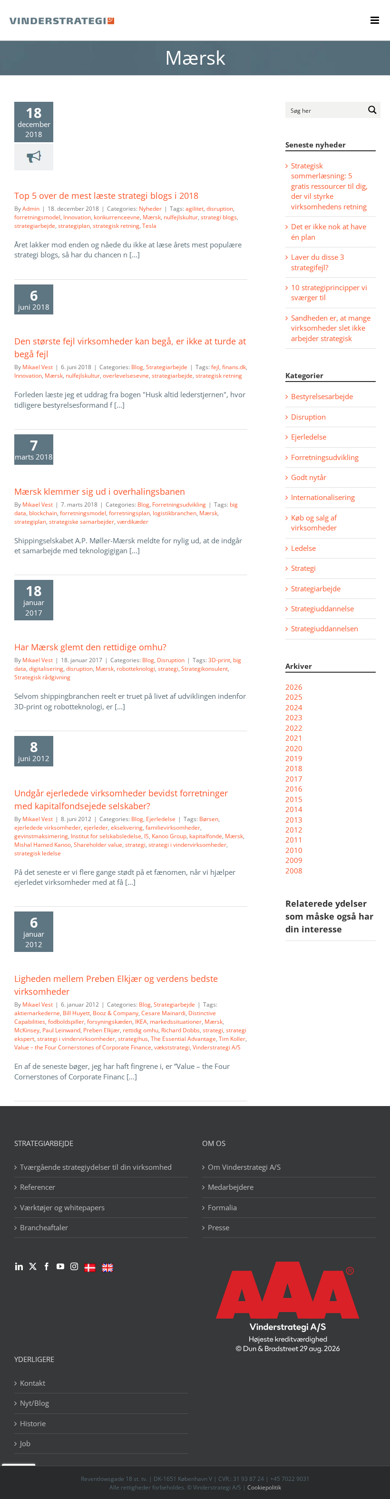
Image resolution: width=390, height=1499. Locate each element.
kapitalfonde (205, 836)
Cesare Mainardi (163, 1013)
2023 (293, 717)
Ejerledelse (161, 819)
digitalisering (46, 669)
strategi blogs (219, 217)
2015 (293, 799)
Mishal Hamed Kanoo (42, 845)
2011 (293, 839)
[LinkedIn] (19, 1266)
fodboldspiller (66, 1022)
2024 (293, 707)
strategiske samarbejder (81, 522)
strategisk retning (116, 226)
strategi (168, 669)
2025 (293, 697)
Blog (137, 367)
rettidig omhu (140, 1030)
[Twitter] (33, 1266)
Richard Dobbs (180, 1030)
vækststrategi (172, 1047)
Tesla (149, 226)
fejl (215, 367)
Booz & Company (115, 1013)
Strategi (303, 568)
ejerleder (96, 827)
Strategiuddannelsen (324, 628)
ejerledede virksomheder (47, 827)
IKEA (141, 1022)
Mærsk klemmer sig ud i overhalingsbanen (99, 491)
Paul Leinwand (61, 1030)
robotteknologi (136, 669)
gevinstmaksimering (41, 836)
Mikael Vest (37, 367)
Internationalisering (323, 497)
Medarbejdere (231, 1187)
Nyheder (150, 209)
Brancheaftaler (44, 1227)
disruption (219, 209)
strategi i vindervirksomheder (187, 845)
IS (146, 836)
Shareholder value (98, 845)
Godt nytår (308, 477)
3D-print (219, 660)
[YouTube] (60, 1266)
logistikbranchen (174, 513)
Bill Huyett (76, 1013)
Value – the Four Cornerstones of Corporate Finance (82, 1047)
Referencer (37, 1187)
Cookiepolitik (264, 1487)
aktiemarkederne (37, 1013)
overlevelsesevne (126, 376)
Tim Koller (232, 1039)
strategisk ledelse (37, 853)
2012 (293, 829)
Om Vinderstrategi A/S (244, 1167)
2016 (293, 789)
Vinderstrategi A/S (217, 1047)
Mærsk (152, 217)
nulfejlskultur (181, 217)
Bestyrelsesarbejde (322, 396)
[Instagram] (74, 1266)
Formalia (222, 1207)
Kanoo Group (169, 836)
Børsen (208, 819)
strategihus (133, 1039)
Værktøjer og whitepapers (62, 1207)
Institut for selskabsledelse (106, 836)
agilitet (194, 209)
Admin (30, 209)
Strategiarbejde (166, 367)
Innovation (77, 217)
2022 (293, 728)
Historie (33, 1423)
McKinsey (26, 1030)
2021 (293, 738)
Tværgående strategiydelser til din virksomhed (96, 1167)
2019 (293, 758)
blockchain (43, 513)
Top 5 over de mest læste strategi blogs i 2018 (106, 195)
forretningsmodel (37, 217)
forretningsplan (129, 513)
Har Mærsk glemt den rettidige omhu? (90, 647)
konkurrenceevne (117, 217)
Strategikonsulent (204, 669)
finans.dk (234, 367)
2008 (293, 870)
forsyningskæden (109, 1022)
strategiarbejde (34, 226)
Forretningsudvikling (179, 504)
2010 (293, 850)
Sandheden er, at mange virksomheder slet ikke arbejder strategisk (330, 328)
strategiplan (74, 226)
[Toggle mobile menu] (375, 20)
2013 (293, 819)
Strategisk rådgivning (42, 677)
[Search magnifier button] (372, 110)
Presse (218, 1227)
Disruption (171, 660)
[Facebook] (46, 1266)
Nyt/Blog (34, 1403)
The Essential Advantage (183, 1039)
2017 (293, 779)
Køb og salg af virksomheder (314, 522)
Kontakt (32, 1383)
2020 (293, 748)
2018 (293, 768)
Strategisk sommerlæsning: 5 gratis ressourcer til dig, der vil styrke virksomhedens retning (329, 186)
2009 (293, 860)
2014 (293, 809)
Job (25, 1443)
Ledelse (303, 548)
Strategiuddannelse (322, 608)
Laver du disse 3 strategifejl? (317, 262)
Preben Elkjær (101, 1030)
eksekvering (127, 827)
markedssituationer (176, 1022)
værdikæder (132, 522)
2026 (293, 687)
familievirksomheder (173, 827)
